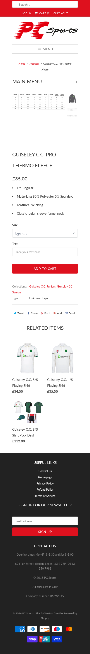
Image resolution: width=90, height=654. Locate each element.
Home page (45, 477)
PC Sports (28, 613)
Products (34, 63)
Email (72, 313)
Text (15, 244)
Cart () (44, 13)
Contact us (45, 471)
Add (59, 313)
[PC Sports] (45, 30)
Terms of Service (45, 496)
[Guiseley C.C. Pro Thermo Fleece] (38, 120)
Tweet (20, 313)
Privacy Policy (45, 483)
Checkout (61, 13)
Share (34, 313)
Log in (26, 13)
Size (15, 225)
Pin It (47, 313)
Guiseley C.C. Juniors (42, 286)
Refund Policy (45, 489)
